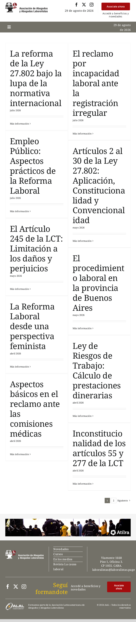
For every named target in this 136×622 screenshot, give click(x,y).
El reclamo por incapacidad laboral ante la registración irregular (96, 83)
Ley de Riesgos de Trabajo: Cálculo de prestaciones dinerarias (97, 370)
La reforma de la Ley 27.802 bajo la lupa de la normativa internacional (36, 78)
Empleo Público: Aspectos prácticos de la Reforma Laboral (33, 165)
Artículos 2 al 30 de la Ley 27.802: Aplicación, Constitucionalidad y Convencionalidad (99, 185)
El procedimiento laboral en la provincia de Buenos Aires (98, 282)
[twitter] (84, 5)
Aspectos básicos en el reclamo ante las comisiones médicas (35, 408)
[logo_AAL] (26, 4)
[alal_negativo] (15, 604)
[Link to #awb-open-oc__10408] (9, 27)
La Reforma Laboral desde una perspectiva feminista (32, 326)
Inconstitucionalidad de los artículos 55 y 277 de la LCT (99, 448)
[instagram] (92, 5)
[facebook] (76, 5)
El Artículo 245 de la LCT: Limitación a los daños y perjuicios (36, 248)
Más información (19, 123)
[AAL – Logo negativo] (24, 552)
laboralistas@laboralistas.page (113, 570)
